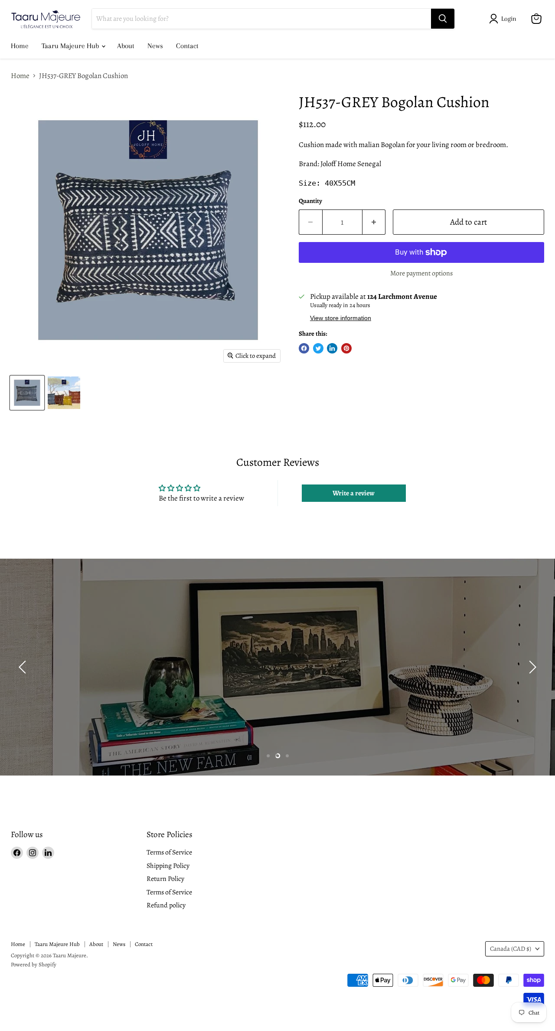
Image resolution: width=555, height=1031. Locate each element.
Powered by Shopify (33, 964)
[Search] (442, 19)
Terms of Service (169, 852)
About (125, 46)
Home (20, 46)
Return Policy (165, 878)
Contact (187, 46)
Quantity (310, 201)
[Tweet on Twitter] (318, 348)
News (155, 46)
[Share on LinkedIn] (332, 348)
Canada (510, 948)
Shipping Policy (168, 865)
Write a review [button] (354, 493)
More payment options (421, 273)
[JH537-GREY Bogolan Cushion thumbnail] (27, 393)
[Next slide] (531, 667)
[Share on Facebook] (304, 348)
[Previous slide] (24, 667)
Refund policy (166, 905)
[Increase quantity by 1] (374, 222)
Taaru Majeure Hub (71, 46)
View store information (340, 318)
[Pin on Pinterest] (346, 348)
